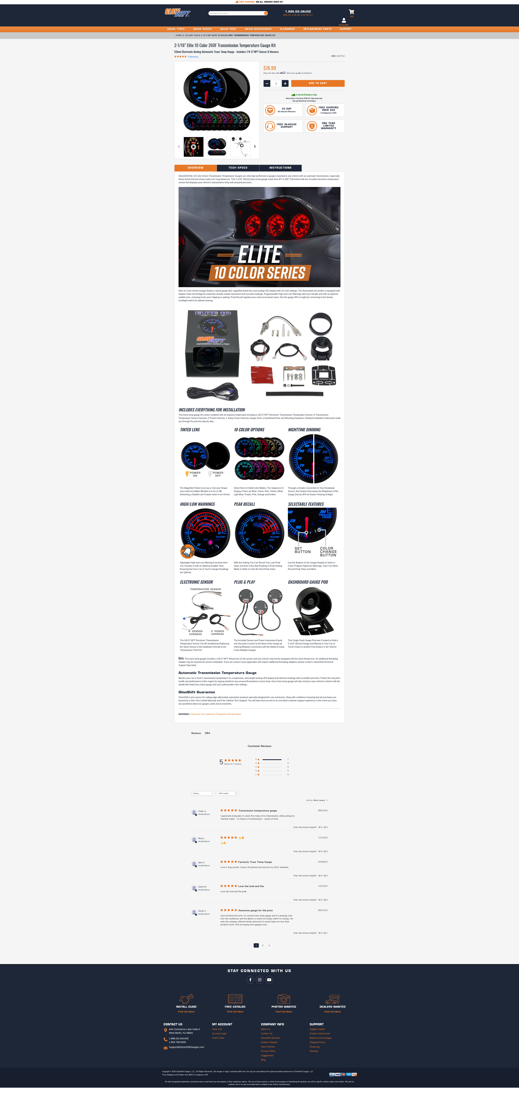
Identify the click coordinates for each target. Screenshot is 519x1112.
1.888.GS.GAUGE (298, 12)
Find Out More (186, 1011)
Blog (263, 1060)
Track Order (218, 1038)
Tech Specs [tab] (238, 168)
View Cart (217, 1029)
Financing (314, 1046)
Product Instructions (320, 1033)
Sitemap (314, 1051)
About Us (265, 1029)
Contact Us (266, 1033)
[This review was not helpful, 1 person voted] (325, 933)
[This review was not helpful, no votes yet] (325, 827)
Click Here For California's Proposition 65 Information (215, 714)
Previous (179, 147)
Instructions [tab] (280, 168)
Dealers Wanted (269, 1042)
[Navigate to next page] (269, 945)
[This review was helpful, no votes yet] (320, 827)
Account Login (219, 1033)
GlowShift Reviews (270, 1038)
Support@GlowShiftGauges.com (186, 1047)
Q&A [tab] (207, 733)
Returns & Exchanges (321, 1038)
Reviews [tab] (196, 733)
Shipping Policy (317, 1042)
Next (254, 147)
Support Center (317, 1029)
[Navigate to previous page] (249, 945)
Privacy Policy (268, 1051)
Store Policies (268, 1046)
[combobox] (203, 793)
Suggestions (267, 1055)
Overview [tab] (195, 168)
